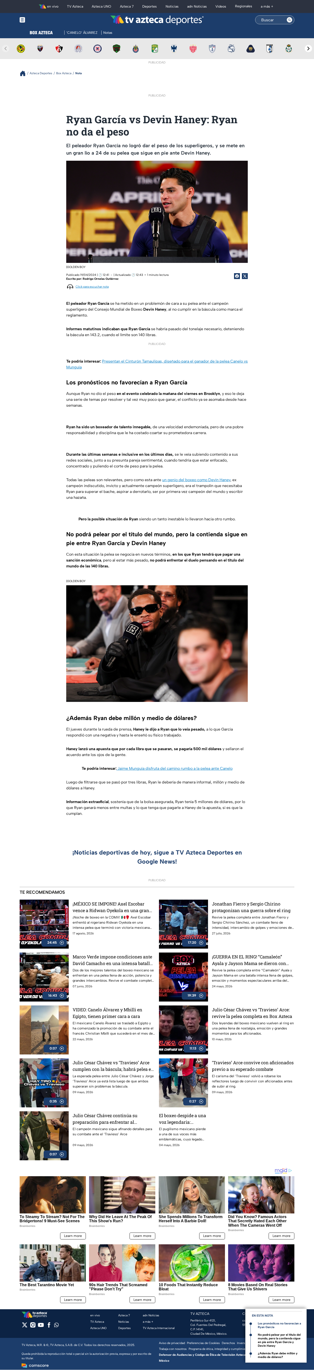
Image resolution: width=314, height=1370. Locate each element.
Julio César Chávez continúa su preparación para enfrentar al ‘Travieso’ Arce (105, 1119)
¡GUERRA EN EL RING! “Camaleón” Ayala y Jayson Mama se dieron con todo (249, 960)
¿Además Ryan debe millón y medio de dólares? (278, 1355)
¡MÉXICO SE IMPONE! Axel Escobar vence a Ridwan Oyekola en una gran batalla (111, 907)
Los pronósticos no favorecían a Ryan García (279, 1325)
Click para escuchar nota (92, 286)
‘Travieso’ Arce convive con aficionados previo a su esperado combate (253, 1066)
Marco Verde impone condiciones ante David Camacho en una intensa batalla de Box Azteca (112, 960)
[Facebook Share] (237, 276)
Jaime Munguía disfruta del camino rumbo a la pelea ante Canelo (175, 768)
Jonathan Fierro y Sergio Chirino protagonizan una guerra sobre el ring (251, 907)
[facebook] (49, 1326)
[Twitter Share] (245, 276)
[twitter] (25, 1326)
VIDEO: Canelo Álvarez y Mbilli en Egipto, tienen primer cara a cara (107, 1013)
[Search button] (289, 20)
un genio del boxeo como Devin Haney (196, 479)
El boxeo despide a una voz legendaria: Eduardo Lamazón (182, 1119)
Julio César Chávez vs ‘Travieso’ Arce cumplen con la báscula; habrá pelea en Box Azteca (113, 1066)
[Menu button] (39, 20)
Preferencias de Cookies (203, 1343)
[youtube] (41, 1326)
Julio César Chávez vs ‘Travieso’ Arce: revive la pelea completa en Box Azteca (252, 1013)
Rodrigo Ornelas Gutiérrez (100, 279)
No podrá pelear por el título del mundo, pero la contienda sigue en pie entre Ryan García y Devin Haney (279, 1340)
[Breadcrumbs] (25, 73)
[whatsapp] (56, 1326)
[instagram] (33, 1326)
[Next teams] (308, 48)
